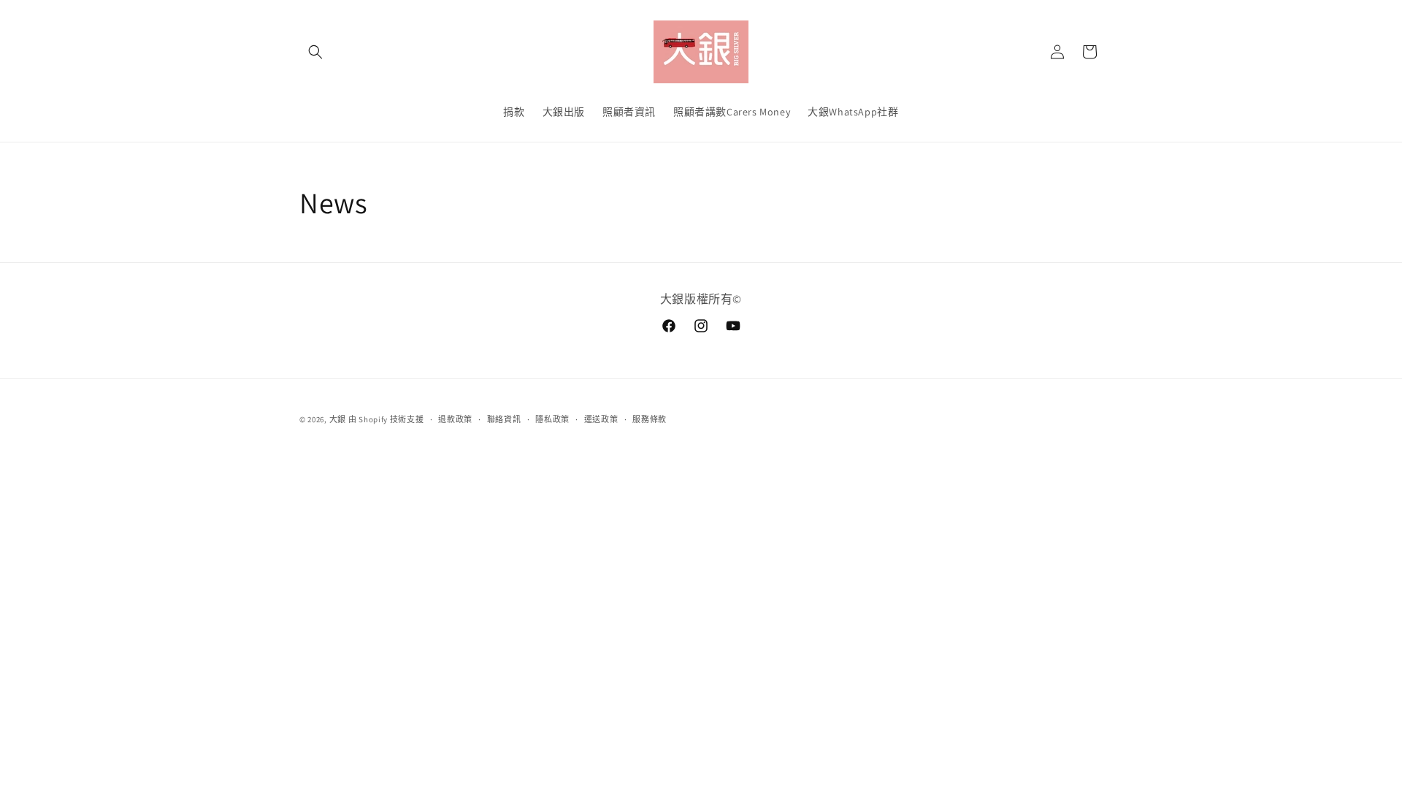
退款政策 (455, 419)
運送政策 (601, 419)
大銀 (337, 419)
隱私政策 (552, 419)
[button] (315, 52)
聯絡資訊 (504, 419)
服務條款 (649, 419)
